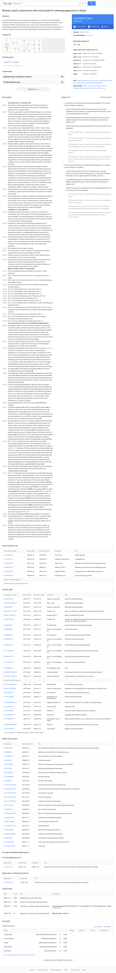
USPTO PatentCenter (94, 86)
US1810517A (8, 563)
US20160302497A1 (10, 702)
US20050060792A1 (10, 813)
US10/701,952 (8, 867)
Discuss (102, 88)
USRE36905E (8, 575)
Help (84, 970)
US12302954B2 (9, 830)
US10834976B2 (9, 817)
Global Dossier (94, 88)
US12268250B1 (9, 719)
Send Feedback (42, 970)
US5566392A (8, 781)
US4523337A (8, 760)
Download (98, 926)
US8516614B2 (8, 772)
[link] (11, 62)
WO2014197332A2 (10, 688)
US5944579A (8, 809)
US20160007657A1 (10, 826)
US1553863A (8, 555)
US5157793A (8, 768)
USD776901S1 (8, 706)
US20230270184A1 (10, 672)
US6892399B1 (8, 748)
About (32, 970)
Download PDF (81, 26)
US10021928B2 (9, 697)
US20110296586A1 (10, 603)
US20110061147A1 (10, 797)
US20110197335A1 (10, 801)
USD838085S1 (8, 629)
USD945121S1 (8, 656)
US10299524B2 (9, 710)
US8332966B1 (8, 607)
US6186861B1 (8, 756)
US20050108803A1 (10, 834)
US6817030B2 (8, 764)
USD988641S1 (8, 668)
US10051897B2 (9, 619)
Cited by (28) (94, 80)
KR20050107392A (9, 846)
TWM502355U (8, 692)
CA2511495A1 (8, 805)
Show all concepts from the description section (19, 955)
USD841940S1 (8, 645)
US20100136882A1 (10, 684)
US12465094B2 (9, 842)
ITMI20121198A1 (9, 615)
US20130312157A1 (10, 611)
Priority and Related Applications (92, 83)
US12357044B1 (9, 729)
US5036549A (8, 838)
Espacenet (85, 88)
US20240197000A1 (10, 676)
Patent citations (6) (83, 80)
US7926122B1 (8, 599)
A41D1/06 (9, 62)
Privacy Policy (75, 970)
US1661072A (8, 559)
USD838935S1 (8, 635)
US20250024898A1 (10, 724)
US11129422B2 (9, 651)
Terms (66, 970)
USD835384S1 (8, 625)
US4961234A (8, 571)
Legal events (103, 80)
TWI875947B (8, 752)
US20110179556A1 (10, 785)
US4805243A (8, 567)
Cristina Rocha (84, 32)
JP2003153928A (9, 821)
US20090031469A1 (10, 789)
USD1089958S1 (9, 715)
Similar (106, 26)
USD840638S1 (8, 639)
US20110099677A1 (10, 793)
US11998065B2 (9, 776)
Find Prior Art (95, 26)
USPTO (85, 86)
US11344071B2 (9, 662)
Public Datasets (56, 970)
